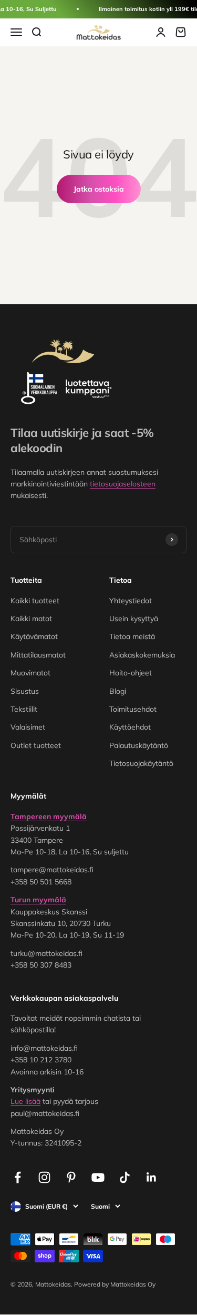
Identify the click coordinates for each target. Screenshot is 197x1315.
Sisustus (25, 691)
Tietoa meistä (132, 636)
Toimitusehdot (133, 709)
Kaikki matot (31, 618)
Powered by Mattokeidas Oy (114, 1284)
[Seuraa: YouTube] (98, 1177)
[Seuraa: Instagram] (44, 1177)
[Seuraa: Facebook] (18, 1177)
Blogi (117, 691)
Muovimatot (30, 673)
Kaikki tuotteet (35, 600)
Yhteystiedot (130, 600)
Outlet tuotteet (36, 745)
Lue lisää (25, 1101)
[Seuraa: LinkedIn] (151, 1177)
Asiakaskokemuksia (142, 655)
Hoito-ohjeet (130, 673)
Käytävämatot (34, 636)
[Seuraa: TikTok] (125, 1177)
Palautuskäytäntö (138, 745)
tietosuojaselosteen (122, 484)
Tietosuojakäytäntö (141, 763)
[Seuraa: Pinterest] (71, 1177)
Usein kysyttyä (133, 618)
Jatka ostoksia (99, 189)
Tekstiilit (24, 709)
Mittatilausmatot (38, 655)
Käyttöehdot (130, 727)
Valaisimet (28, 727)
